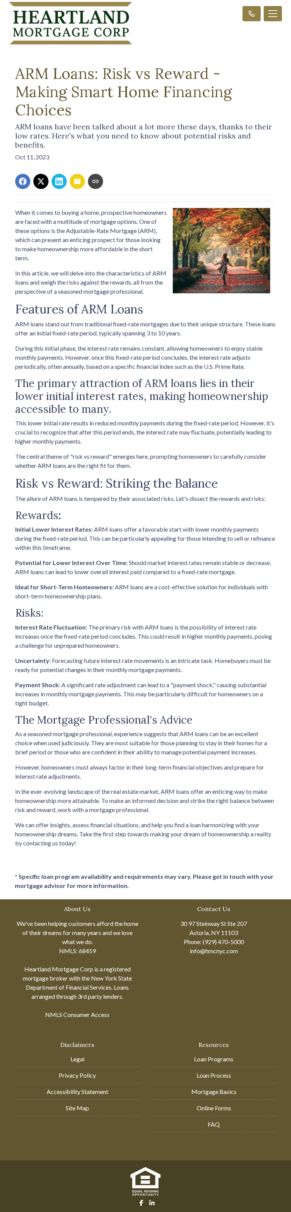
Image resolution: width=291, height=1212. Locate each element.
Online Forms (214, 1107)
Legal (77, 1058)
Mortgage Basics (213, 1091)
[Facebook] (141, 1203)
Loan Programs (213, 1058)
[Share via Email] (77, 181)
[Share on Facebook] (22, 181)
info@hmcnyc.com (214, 950)
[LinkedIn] (152, 1203)
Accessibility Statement (77, 1091)
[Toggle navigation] (273, 13)
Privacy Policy (77, 1075)
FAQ (214, 1124)
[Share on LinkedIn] (59, 181)
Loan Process (214, 1075)
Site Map (77, 1107)
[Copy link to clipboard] (95, 181)
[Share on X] (40, 181)
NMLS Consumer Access (77, 1014)
